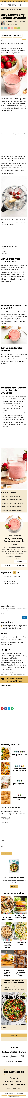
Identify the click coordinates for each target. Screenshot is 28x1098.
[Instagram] (10, 1078)
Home (2, 9)
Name (3, 840)
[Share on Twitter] (8, 708)
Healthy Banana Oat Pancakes (11, 500)
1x (15, 572)
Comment (4, 822)
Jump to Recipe (6, 36)
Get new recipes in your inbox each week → (14, 1)
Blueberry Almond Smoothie (10, 496)
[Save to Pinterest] (2, 708)
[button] (14, 21)
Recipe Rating (5, 817)
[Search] (26, 4)
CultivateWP (16, 1096)
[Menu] (1, 4)
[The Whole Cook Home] (14, 5)
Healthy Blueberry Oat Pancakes (12, 503)
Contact (14, 1088)
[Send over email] (12, 708)
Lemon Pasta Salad (21, 943)
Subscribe (14, 1035)
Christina (9, 21)
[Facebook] (17, 1078)
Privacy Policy (4, 1095)
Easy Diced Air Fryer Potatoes (19, 755)
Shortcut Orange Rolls (19, 798)
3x (21, 572)
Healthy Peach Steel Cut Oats (11, 507)
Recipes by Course (8, 1085)
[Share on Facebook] (5, 708)
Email (3, 614)
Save (24, 617)
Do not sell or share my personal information (17, 1095)
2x (18, 572)
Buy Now (14, 886)
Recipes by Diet (20, 1085)
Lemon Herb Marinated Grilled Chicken (7, 917)
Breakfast (19, 9)
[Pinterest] (14, 1078)
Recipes (7, 9)
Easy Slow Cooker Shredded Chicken (7, 945)
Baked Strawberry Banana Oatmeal (19, 784)
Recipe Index (19, 1081)
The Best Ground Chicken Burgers (7, 973)
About (8, 1088)
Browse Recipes (9, 1081)
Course (12, 9)
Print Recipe (20, 561)
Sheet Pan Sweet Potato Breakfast (19, 769)
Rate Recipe (17, 36)
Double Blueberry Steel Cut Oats (12, 510)
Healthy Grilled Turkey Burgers (20, 917)
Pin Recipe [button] (8, 565)
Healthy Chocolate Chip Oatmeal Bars (21, 973)
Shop (19, 1088)
